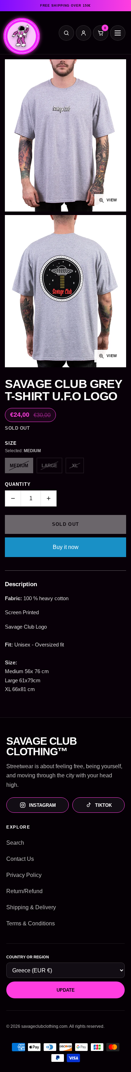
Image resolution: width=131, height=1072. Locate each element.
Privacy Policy (24, 875)
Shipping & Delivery (31, 907)
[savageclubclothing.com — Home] (21, 34)
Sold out (65, 524)
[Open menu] (117, 33)
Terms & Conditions (30, 923)
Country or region (27, 957)
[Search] (66, 33)
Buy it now (66, 547)
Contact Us (20, 859)
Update (66, 990)
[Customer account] (83, 33)
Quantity (18, 484)
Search (15, 843)
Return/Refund (24, 891)
